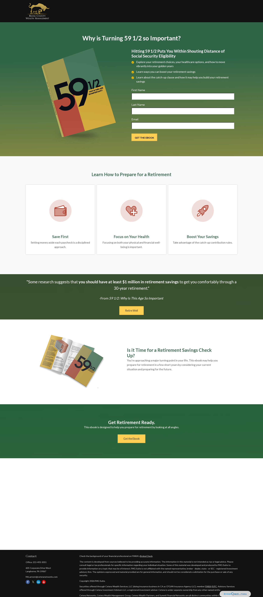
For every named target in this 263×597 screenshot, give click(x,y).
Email (135, 119)
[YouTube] (44, 582)
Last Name (138, 105)
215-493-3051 (40, 562)
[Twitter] (33, 582)
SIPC (214, 586)
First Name (138, 90)
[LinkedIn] (38, 582)
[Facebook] (28, 582)
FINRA (208, 586)
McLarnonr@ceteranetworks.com (42, 576)
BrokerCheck (146, 556)
